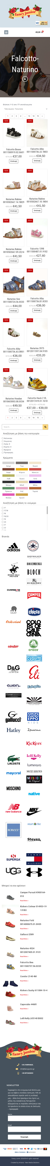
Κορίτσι (7, 447)
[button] (6, 32)
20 (5, 522)
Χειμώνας (8, 441)
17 (5, 508)
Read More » (24, 901)
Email (10, 1125)
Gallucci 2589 (27, 934)
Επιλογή (13, 161)
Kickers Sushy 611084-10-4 (33, 990)
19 (5, 519)
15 (38, 116)
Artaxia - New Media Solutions (29, 1162)
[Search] (45, 427)
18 (5, 513)
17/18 (6, 510)
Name (10, 1114)
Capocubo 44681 (28, 1004)
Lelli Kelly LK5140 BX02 (31, 1018)
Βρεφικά (7, 450)
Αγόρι (6, 444)
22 (5, 528)
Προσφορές (8, 452)
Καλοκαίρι (8, 438)
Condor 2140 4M (28, 976)
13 (29, 116)
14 (33, 116)
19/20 (6, 516)
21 (5, 525)
